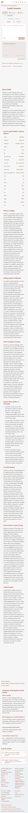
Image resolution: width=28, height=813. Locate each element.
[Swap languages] (14, 22)
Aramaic (3, 775)
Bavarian (3, 784)
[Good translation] (4, 55)
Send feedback (21, 59)
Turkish (18, 21)
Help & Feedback (17, 809)
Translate (21, 38)
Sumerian (3, 779)
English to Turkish (6, 66)
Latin (2, 777)
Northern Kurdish (20, 683)
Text (6, 12)
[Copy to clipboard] (19, 55)
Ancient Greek (4, 774)
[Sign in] (26, 2)
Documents (13, 12)
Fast (5, 15)
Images (21, 12)
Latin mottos (18, 796)
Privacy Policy (4, 811)
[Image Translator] (16, 2)
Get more (17, 18)
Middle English (4, 786)
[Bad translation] (7, 55)
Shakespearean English (6, 772)
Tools (16, 792)
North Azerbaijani (10, 683)
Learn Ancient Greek (5, 794)
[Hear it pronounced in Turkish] (17, 56)
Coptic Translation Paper (6, 809)
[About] (24, 2)
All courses (3, 796)
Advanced (10, 15)
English (3, 683)
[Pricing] (22, 2)
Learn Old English (5, 792)
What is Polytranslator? (6, 805)
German (3, 685)
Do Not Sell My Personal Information (16, 811)
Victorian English (5, 782)
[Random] (14, 2)
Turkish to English (17, 66)
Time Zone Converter (19, 794)
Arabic (7, 685)
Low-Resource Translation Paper (8, 807)
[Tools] (20, 2)
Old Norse (3, 781)
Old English (3, 770)
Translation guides (5, 801)
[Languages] (12, 2)
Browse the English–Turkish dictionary (12, 63)
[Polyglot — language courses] (18, 2)
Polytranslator (4, 5)
